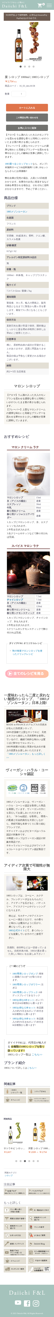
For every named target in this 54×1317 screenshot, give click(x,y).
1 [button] (20, 66)
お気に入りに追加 (27, 128)
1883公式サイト (17, 930)
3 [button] (29, 66)
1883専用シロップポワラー (26, 984)
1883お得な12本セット (23, 1007)
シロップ (9, 1175)
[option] (27, 42)
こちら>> (37, 1054)
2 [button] (24, 66)
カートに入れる (27, 108)
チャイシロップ (15, 599)
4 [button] (33, 66)
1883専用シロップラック (25, 992)
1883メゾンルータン (17, 211)
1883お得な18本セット (23, 1018)
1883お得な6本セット (23, 1000)
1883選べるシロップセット (19, 164)
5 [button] (33, 1161)
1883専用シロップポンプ (25, 973)
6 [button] (37, 1161)
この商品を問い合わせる (27, 118)
